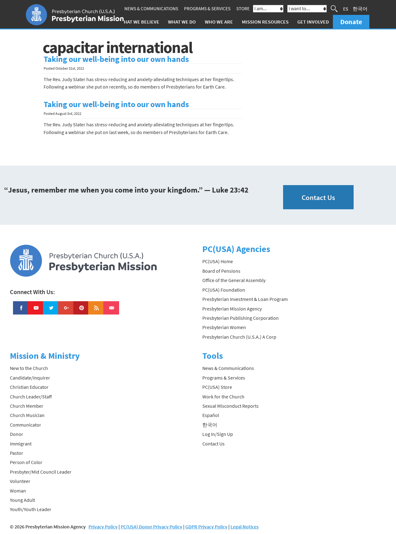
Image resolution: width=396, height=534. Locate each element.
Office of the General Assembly (233, 280)
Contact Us (318, 197)
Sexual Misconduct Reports (230, 406)
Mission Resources (265, 22)
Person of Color (26, 462)
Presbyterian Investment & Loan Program (245, 299)
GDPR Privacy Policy (206, 526)
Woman (18, 491)
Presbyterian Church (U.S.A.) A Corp (239, 337)
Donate (351, 21)
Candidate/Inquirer (30, 378)
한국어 (360, 9)
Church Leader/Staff (31, 396)
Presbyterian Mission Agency (232, 309)
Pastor (16, 453)
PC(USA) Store (217, 387)
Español (210, 415)
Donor (16, 434)
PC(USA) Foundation (223, 290)
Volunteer (20, 481)
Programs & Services (207, 8)
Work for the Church (223, 396)
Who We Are (219, 22)
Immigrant (21, 444)
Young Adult (22, 500)
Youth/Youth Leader (30, 509)
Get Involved (313, 22)
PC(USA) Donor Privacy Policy (151, 526)
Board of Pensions (221, 271)
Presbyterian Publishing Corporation (240, 318)
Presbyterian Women (224, 327)
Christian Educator (29, 387)
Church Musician (27, 415)
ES (345, 9)
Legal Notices (244, 526)
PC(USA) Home (217, 261)
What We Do (182, 22)
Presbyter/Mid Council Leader (40, 472)
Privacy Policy (103, 526)
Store (243, 8)
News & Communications (151, 8)
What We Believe (139, 22)
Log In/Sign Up (217, 434)
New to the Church (29, 368)
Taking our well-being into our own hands (116, 59)
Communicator (25, 425)
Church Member (26, 406)
